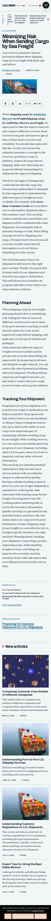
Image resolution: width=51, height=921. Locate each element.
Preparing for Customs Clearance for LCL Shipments (22, 625)
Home (3, 19)
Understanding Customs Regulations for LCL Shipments (22, 825)
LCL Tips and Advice (12, 605)
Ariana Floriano (11, 70)
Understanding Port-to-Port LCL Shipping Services (23, 761)
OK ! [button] (8, 916)
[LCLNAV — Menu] (45, 5)
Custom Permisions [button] (23, 916)
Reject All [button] (40, 916)
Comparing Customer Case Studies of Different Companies (25, 693)
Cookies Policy (37, 910)
